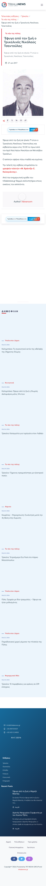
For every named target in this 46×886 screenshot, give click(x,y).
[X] (21, 859)
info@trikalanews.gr (13, 725)
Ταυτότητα (31, 847)
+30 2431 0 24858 (12, 732)
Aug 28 (17, 807)
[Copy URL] (25, 120)
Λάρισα (8, 507)
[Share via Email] (21, 120)
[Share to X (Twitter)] (12, 120)
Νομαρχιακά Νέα (12, 676)
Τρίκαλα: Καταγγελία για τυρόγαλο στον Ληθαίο (22, 433)
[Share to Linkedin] (16, 120)
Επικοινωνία (21, 853)
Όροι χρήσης (32, 842)
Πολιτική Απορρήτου (16, 847)
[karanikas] (23, 277)
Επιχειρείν (6, 781)
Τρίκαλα (24, 16)
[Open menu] (42, 5)
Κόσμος (5, 774)
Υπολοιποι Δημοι (12, 340)
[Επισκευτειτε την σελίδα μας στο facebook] (14, 859)
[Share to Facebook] (7, 120)
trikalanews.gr (23, 869)
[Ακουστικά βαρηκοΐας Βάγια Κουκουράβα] (23, 245)
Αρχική (8, 842)
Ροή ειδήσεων (19, 842)
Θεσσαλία (6, 767)
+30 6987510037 (12, 729)
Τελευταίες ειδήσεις (10, 16)
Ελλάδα (5, 770)
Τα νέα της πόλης (9, 19)
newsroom (27, 201)
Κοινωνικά (9, 383)
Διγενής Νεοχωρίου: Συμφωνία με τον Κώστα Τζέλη (27, 814)
